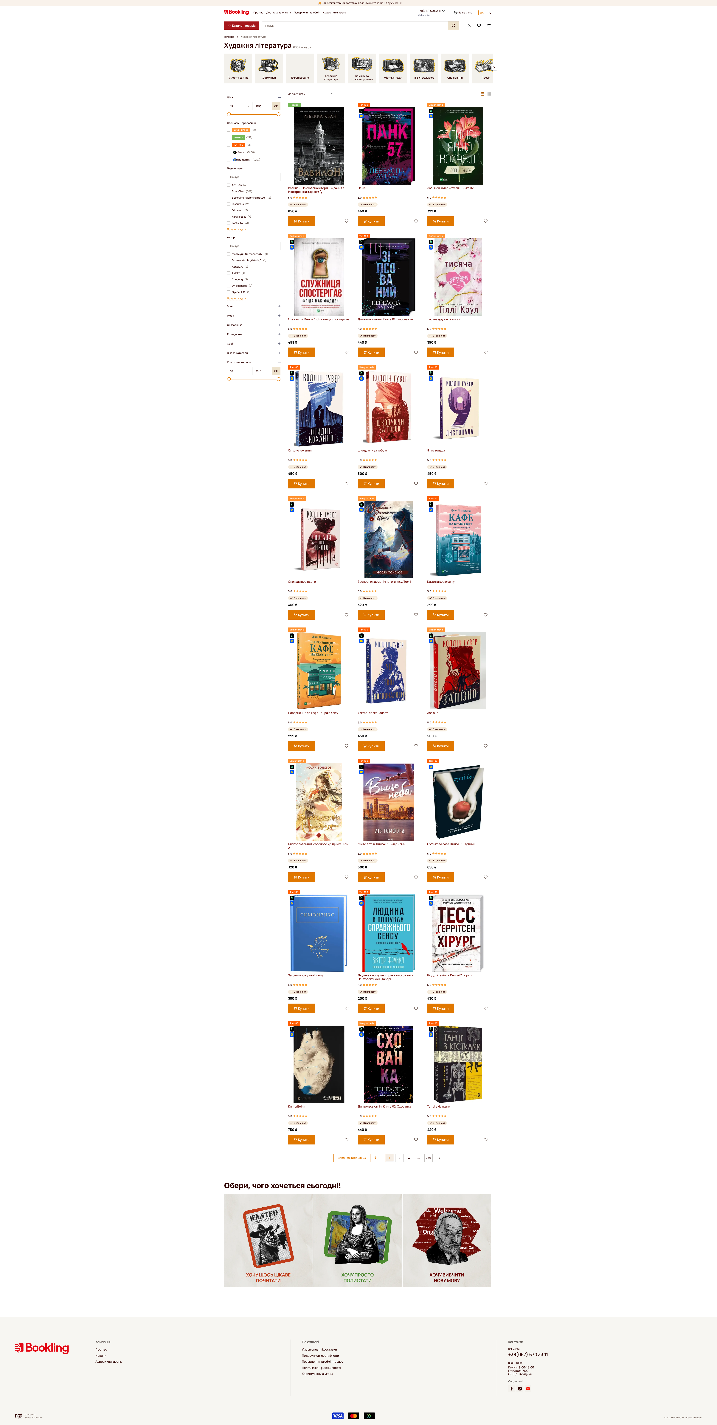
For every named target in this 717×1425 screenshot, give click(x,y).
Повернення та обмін (307, 12)
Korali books (241, 216)
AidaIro (238, 273)
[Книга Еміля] (319, 1064)
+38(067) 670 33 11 (429, 11)
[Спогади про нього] (319, 539)
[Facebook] (511, 1388)
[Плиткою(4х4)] (489, 94)
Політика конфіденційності (321, 1367)
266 (428, 1158)
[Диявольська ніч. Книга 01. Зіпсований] (389, 277)
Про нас (258, 12)
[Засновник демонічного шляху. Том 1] (389, 539)
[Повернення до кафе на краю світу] (319, 670)
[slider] (229, 114)
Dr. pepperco (242, 285)
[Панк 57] (389, 146)
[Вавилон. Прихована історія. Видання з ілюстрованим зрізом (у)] (319, 146)
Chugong (240, 279)
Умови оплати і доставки (319, 1349)
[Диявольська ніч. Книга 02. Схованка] (389, 1064)
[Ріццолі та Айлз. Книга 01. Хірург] (458, 933)
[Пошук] (453, 25)
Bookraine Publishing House (251, 197)
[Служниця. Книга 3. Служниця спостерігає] (319, 277)
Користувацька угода (317, 1373)
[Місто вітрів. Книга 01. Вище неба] (389, 802)
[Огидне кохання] (319, 408)
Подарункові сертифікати (320, 1355)
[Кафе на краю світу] (458, 539)
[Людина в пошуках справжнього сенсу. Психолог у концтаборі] (389, 933)
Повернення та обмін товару (322, 1361)
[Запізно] (458, 670)
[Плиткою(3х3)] (482, 94)
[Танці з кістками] (458, 1064)
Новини (100, 1355)
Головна (229, 36)
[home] (237, 37)
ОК (276, 106)
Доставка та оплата (278, 12)
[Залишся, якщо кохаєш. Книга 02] (458, 146)
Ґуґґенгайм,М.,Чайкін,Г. (249, 260)
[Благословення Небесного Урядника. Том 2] (319, 802)
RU (489, 12)
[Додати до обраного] (346, 221)
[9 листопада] (458, 408)
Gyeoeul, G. (241, 292)
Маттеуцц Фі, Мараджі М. (250, 254)
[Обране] (479, 25)
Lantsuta (240, 223)
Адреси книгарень (334, 12)
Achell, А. (240, 266)
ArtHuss (239, 185)
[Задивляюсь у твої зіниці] (319, 933)
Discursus (241, 204)
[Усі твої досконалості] (389, 670)
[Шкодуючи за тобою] (389, 408)
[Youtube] (528, 1388)
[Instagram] (520, 1388)
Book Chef (242, 191)
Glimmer (240, 210)
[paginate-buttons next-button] (440, 1158)
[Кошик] (489, 25)
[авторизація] (469, 25)
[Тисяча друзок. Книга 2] (458, 277)
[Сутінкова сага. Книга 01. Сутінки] (458, 802)
